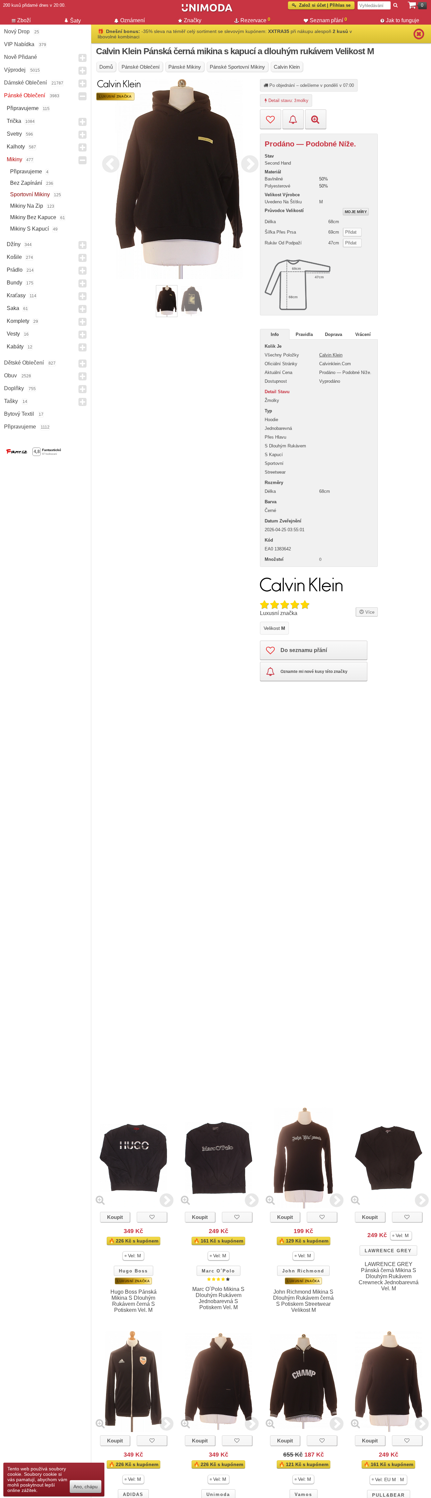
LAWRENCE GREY (388, 1250)
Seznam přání (328, 19)
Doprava (333, 334)
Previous (109, 163)
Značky (192, 20)
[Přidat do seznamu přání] (270, 119)
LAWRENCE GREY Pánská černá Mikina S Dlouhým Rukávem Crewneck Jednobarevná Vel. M (389, 1276)
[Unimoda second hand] (207, 10)
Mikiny (14, 159)
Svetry (14, 134)
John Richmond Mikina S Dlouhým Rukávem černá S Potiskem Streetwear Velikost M (303, 1301)
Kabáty (15, 346)
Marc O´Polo (218, 1270)
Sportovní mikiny (30, 194)
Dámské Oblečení (25, 83)
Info (275, 334)
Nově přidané (20, 57)
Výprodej (15, 70)
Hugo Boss (133, 1270)
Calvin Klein (330, 355)
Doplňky (14, 388)
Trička (14, 121)
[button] (133, 1255)
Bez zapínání (26, 183)
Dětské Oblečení (24, 363)
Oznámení (132, 20)
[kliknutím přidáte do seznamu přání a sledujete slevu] (152, 1217)
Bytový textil (19, 414)
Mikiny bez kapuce (33, 217)
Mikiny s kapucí (29, 229)
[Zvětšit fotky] (100, 1199)
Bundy (14, 282)
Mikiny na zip (26, 206)
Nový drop (17, 31)
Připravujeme (23, 108)
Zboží (24, 20)
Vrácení (363, 334)
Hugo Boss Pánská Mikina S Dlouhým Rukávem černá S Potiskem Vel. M (133, 1301)
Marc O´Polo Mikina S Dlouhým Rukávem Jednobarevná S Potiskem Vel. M (218, 1298)
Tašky (11, 401)
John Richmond (303, 1270)
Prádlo (15, 270)
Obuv (10, 375)
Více (369, 612)
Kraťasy (16, 295)
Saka (13, 308)
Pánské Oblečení (24, 95)
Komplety (18, 321)
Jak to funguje (402, 20)
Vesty (13, 334)
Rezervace (255, 19)
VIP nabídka (19, 44)
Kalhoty (16, 146)
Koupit (115, 1217)
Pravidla (304, 334)
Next (248, 163)
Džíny (14, 244)
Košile (14, 257)
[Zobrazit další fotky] (166, 1199)
